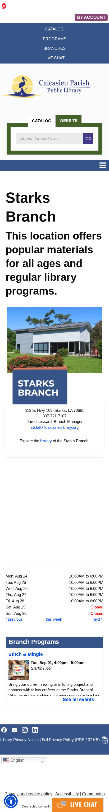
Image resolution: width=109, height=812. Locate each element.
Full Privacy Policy (58, 739)
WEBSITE (69, 120)
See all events (78, 699)
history (46, 441)
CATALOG (41, 121)
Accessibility (67, 794)
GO (88, 139)
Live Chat (77, 805)
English (17, 760)
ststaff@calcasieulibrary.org (55, 427)
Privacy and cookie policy (28, 794)
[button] (102, 165)
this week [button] (54, 619)
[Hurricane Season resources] (4, 5)
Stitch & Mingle (25, 654)
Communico (93, 794)
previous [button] (15, 619)
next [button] (97, 619)
